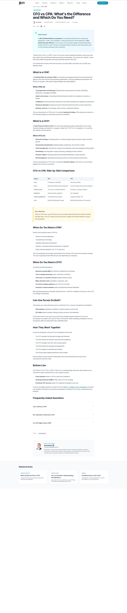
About (37, 3)
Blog (38, 6)
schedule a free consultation (78, 387)
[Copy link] (44, 26)
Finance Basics (37, 10)
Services (44, 3)
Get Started (102, 3)
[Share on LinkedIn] (41, 26)
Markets (61, 3)
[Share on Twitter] (38, 26)
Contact (84, 3)
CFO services (46, 267)
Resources (70, 3)
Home (34, 6)
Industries (53, 3)
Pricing (78, 3)
